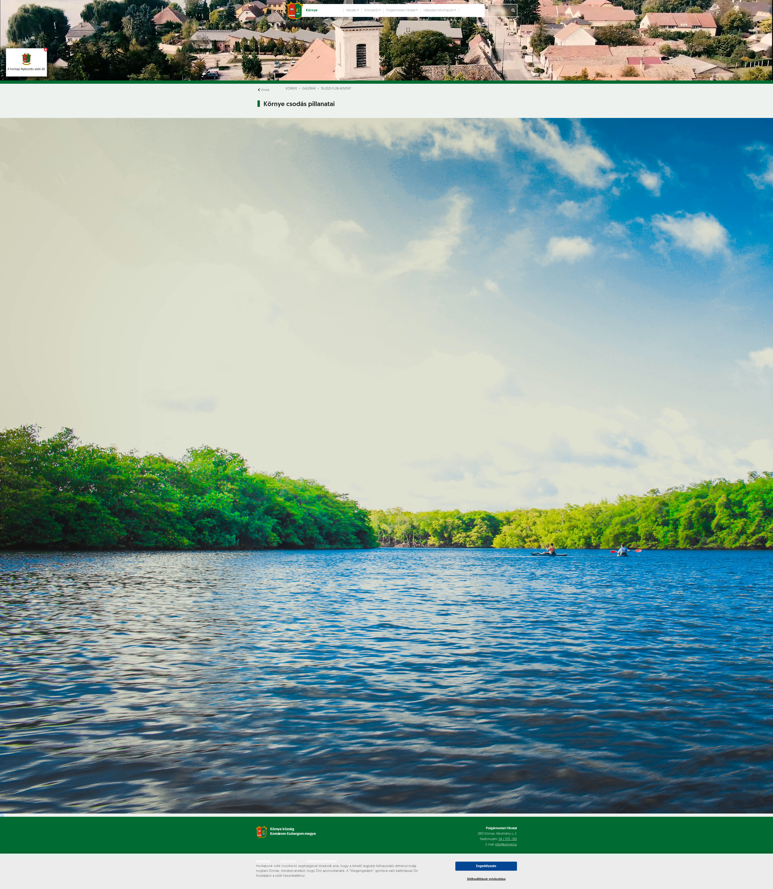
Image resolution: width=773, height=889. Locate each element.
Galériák (309, 88)
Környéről (371, 10)
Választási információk (438, 10)
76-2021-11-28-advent (336, 88)
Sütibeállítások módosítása (486, 879)
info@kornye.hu (506, 844)
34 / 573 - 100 (508, 839)
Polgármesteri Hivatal (400, 10)
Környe (291, 88)
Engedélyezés (486, 866)
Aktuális (351, 10)
